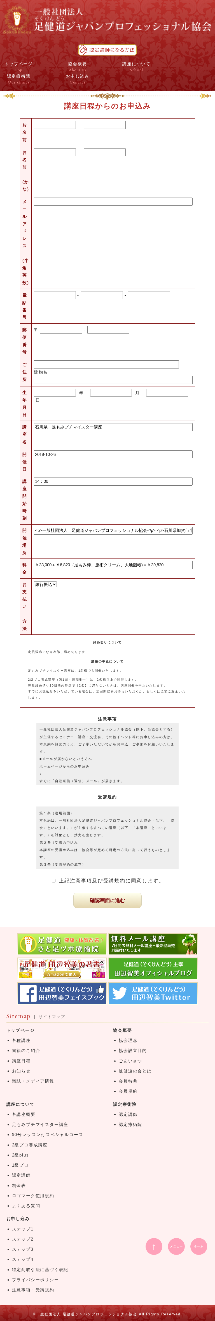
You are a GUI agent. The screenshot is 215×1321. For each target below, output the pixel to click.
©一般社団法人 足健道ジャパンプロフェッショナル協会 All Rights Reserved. (107, 1314)
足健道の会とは (135, 1071)
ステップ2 (23, 1239)
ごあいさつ (130, 1060)
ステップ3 (23, 1249)
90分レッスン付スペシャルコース (47, 1134)
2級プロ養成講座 (30, 1144)
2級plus (20, 1155)
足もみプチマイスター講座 (40, 1124)
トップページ (20, 1030)
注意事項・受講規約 (33, 1289)
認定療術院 (125, 1104)
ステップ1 (23, 1229)
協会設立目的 (133, 1050)
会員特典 (128, 1081)
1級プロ (20, 1165)
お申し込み (18, 1218)
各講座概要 (24, 1114)
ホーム (199, 1246)
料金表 (19, 1185)
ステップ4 (23, 1259)
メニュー (176, 1246)
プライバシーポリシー (35, 1279)
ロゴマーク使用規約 (33, 1195)
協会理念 (128, 1040)
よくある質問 (26, 1205)
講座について (20, 1104)
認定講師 (21, 1175)
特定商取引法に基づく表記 (40, 1269)
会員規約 (128, 1091)
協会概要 (122, 1030)
